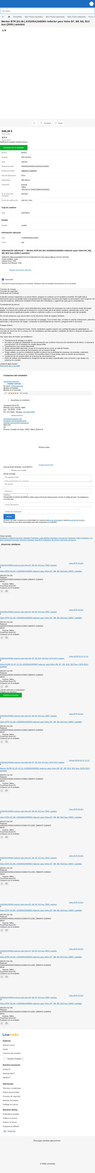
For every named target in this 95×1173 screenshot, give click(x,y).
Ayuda (5, 1049)
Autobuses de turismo (51, 540)
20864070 (25, 171)
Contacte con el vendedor (13, 147)
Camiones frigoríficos (35, 540)
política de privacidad (54, 520)
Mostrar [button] (19, 412)
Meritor (24, 153)
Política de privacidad (11, 1092)
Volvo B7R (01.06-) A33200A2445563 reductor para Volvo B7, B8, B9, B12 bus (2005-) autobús (41, 571)
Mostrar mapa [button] (44, 447)
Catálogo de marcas (10, 1104)
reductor (24, 162)
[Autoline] (9, 16)
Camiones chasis (74, 538)
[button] (91, 4)
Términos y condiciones (12, 1088)
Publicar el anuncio (11, 695)
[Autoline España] (15, 4)
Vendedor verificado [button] (14, 384)
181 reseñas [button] (24, 393)
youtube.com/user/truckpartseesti (16, 423)
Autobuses (4, 538)
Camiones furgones (19, 540)
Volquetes (27, 538)
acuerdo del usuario (77, 520)
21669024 (33, 171)
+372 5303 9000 (28, 412)
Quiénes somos (9, 1045)
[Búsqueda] (91, 11)
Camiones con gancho (59, 538)
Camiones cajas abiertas (40, 538)
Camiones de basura (68, 540)
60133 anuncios (17, 386)
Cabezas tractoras (16, 538)
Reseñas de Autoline (10, 1100)
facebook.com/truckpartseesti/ (14, 421)
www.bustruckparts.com (12, 419)
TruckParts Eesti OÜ (11, 381)
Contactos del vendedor (12, 1053)
